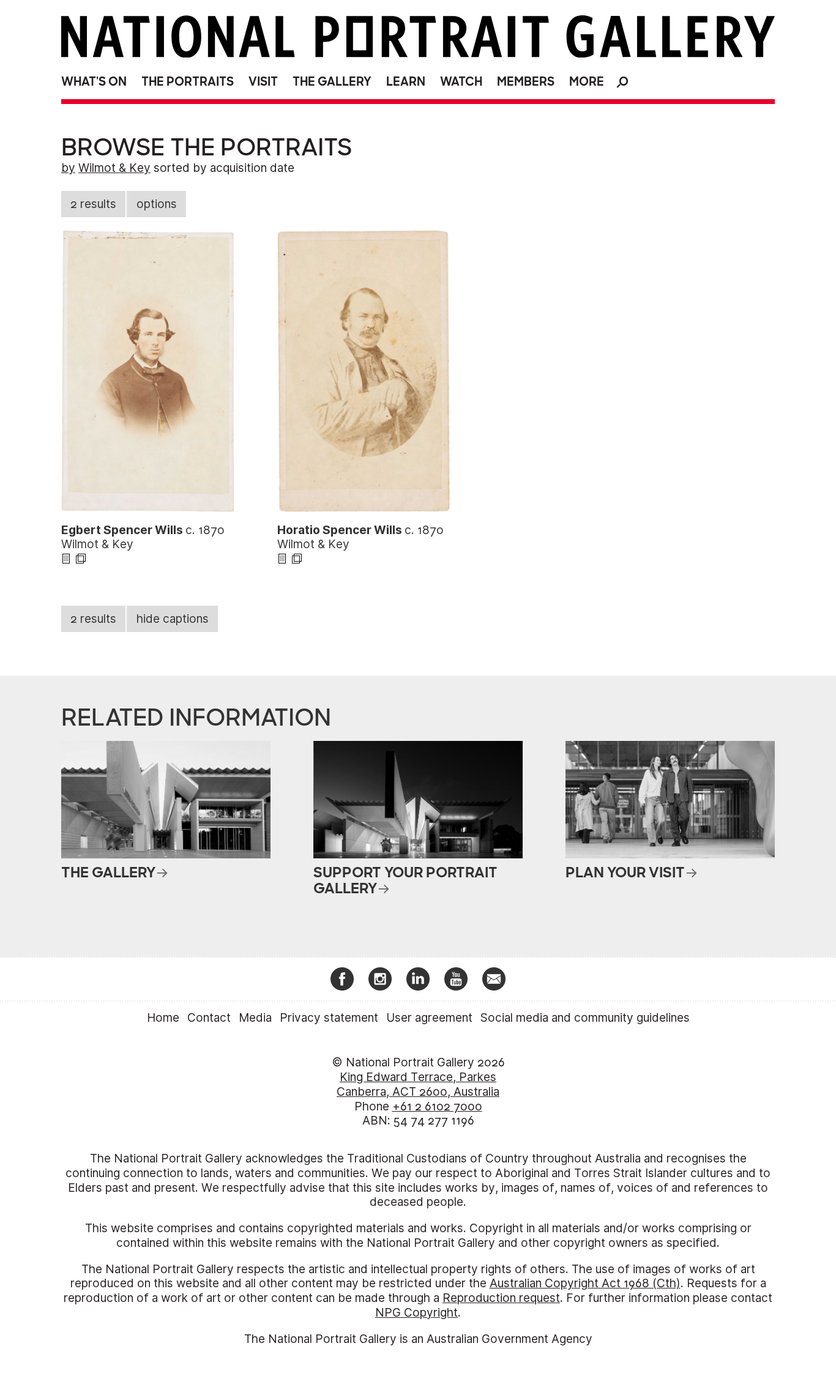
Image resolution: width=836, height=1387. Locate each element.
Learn (405, 81)
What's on (94, 81)
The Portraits (187, 81)
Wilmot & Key (114, 168)
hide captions (172, 619)
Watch (461, 81)
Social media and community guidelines (585, 1018)
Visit (263, 81)
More (586, 81)
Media (255, 1018)
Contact (209, 1018)
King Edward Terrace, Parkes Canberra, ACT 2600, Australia (418, 1084)
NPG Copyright (416, 1313)
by (68, 168)
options (156, 204)
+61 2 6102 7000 (437, 1106)
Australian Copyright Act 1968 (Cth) (585, 1283)
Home (163, 1018)
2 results (93, 204)
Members (525, 81)
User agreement (429, 1018)
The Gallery (332, 81)
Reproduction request (501, 1298)
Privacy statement (329, 1018)
